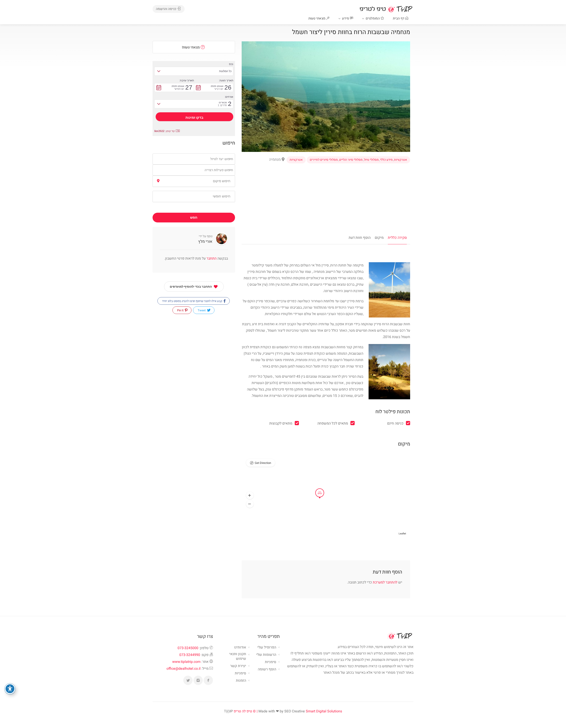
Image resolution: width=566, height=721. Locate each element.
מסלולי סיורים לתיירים (324, 160)
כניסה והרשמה (166, 8)
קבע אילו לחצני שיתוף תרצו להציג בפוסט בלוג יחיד (192, 301)
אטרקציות (400, 160)
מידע (346, 18)
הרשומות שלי (266, 654)
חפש (193, 218)
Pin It (180, 310)
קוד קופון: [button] (164, 131)
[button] (250, 495)
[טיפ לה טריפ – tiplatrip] (386, 8)
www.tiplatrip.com (186, 661)
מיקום (379, 237)
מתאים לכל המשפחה (332, 423)
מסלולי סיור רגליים (351, 160)
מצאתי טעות (317, 18)
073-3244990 (189, 655)
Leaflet (402, 533)
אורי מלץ (205, 242)
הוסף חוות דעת (360, 237)
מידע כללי (386, 160)
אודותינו (240, 647)
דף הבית (399, 18)
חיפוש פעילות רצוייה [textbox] (219, 170)
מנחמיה (275, 159)
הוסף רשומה (267, 669)
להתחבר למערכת (385, 582)
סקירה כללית (397, 237)
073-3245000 (188, 648)
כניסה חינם (395, 423)
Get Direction (263, 463)
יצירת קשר (238, 666)
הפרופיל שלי (266, 647)
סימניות (240, 673)
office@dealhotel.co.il (183, 668)
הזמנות (241, 680)
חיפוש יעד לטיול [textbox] (221, 159)
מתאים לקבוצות (280, 423)
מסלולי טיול (371, 160)
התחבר (211, 258)
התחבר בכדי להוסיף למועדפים (191, 286)
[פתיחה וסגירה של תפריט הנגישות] (10, 688)
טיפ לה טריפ (243, 711)
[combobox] (194, 158)
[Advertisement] (326, 201)
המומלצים (373, 18)
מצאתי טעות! (191, 47)
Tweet (202, 310)
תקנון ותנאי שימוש (237, 656)
